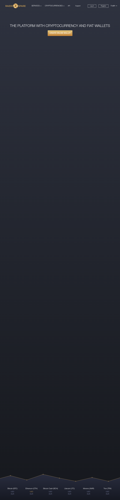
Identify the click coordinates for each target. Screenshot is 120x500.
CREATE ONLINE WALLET (60, 33)
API (69, 6)
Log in (92, 6)
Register (103, 6)
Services (36, 6)
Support (78, 6)
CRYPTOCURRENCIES (54, 6)
